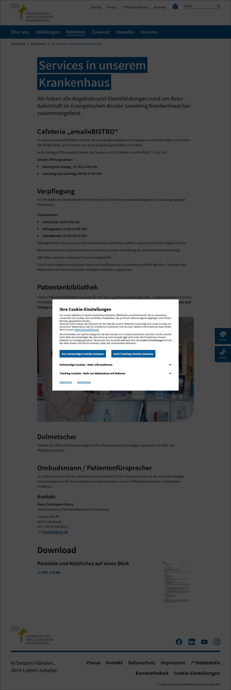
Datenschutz (84, 381)
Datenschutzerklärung (87, 329)
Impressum (66, 381)
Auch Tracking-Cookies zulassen (133, 354)
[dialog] (115, 345)
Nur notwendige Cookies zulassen (83, 354)
